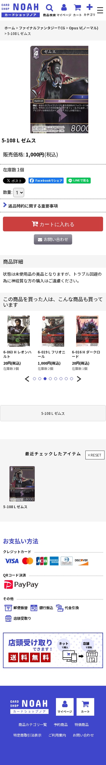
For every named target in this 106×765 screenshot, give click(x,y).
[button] (101, 11)
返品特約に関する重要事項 (33, 206)
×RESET (94, 454)
